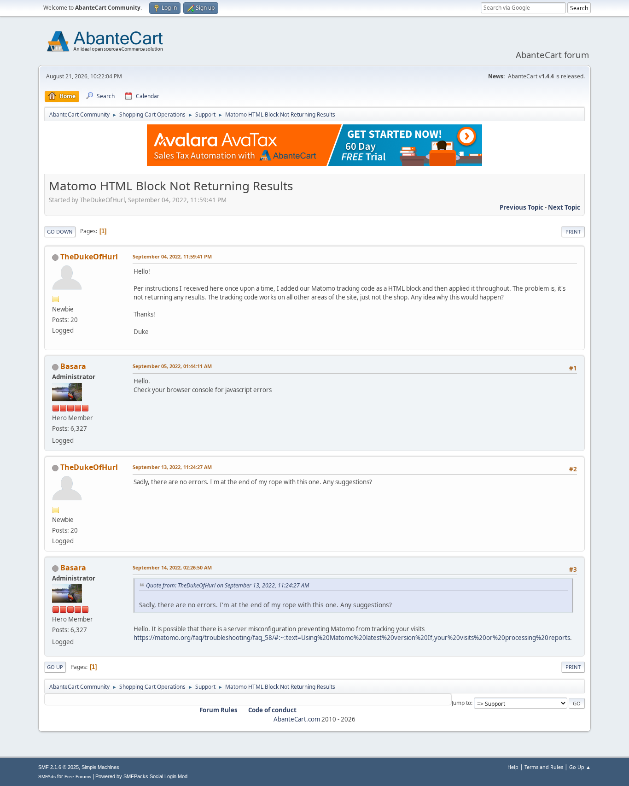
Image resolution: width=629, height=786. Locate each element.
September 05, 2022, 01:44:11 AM (172, 366)
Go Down (60, 231)
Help (512, 766)
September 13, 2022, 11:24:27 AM (172, 466)
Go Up (55, 666)
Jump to (461, 703)
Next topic (564, 207)
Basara (73, 366)
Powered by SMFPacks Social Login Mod (141, 776)
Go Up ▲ (580, 766)
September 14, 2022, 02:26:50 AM (172, 567)
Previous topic (521, 207)
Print (573, 231)
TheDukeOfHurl (89, 257)
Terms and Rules (543, 766)
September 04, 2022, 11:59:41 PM (172, 256)
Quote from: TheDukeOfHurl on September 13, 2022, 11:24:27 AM (227, 585)
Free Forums (77, 776)
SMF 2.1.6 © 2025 (58, 767)
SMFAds (47, 776)
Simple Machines (100, 767)
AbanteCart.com (297, 719)
